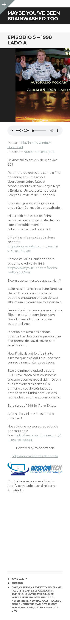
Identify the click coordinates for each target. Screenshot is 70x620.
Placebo (55, 600)
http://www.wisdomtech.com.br (35, 456)
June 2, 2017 (19, 578)
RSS (52, 152)
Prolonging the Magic (27, 604)
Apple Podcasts (35, 152)
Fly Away (39, 590)
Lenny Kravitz (34, 594)
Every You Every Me (48, 587)
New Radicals (39, 600)
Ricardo (17, 583)
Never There (20, 600)
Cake (15, 587)
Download (15, 147)
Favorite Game (22, 590)
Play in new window (36, 143)
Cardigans (26, 587)
